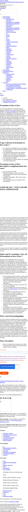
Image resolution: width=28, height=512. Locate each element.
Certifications (9, 89)
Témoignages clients (8, 71)
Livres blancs (9, 77)
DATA (8, 35)
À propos (5, 82)
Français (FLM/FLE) (11, 46)
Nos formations (7, 18)
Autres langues (10, 54)
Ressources (6, 72)
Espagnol (8, 44)
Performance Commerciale (12, 23)
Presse (7, 81)
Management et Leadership (13, 22)
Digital (8, 36)
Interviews (8, 79)
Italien (7, 47)
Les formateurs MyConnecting (13, 86)
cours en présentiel (11, 111)
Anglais (8, 43)
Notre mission (6, 16)
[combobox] (7, 5)
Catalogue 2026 (10, 74)
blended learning (13, 289)
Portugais (8, 51)
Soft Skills (8, 21)
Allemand (8, 49)
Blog (4, 91)
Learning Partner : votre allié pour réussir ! (16, 88)
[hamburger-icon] (0, 14)
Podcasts (8, 78)
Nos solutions (6, 70)
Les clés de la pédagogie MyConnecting (16, 84)
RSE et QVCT (10, 25)
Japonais (8, 53)
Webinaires (9, 75)
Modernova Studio (14, 501)
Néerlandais (9, 50)
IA (7, 33)
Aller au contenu (4, 0)
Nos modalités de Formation (13, 85)
